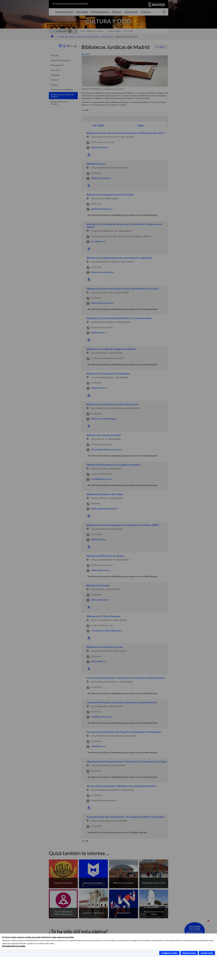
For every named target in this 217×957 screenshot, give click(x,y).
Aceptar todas (207, 953)
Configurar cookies (169, 953)
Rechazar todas (189, 953)
